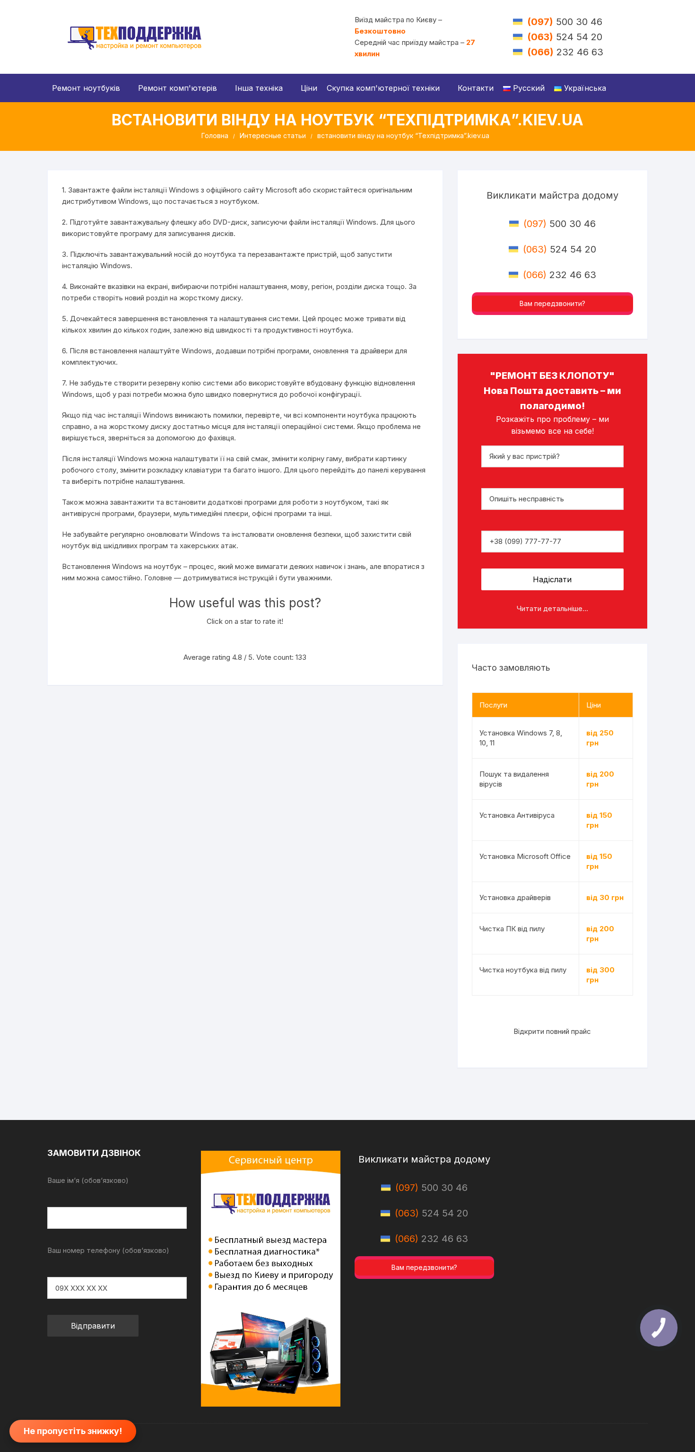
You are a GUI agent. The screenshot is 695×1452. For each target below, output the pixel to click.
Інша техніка (259, 88)
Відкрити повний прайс (552, 1031)
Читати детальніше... (552, 608)
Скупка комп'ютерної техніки (383, 88)
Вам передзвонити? (552, 303)
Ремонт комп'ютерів (177, 88)
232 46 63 (565, 52)
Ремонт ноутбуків (86, 88)
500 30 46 (564, 21)
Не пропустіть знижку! (73, 1431)
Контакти (476, 88)
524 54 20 (564, 37)
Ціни (309, 88)
